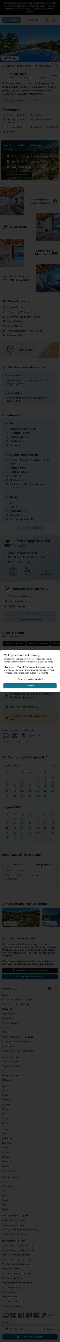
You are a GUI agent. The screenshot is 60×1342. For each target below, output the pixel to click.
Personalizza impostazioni (30, 679)
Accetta (30, 685)
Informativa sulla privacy (36, 670)
